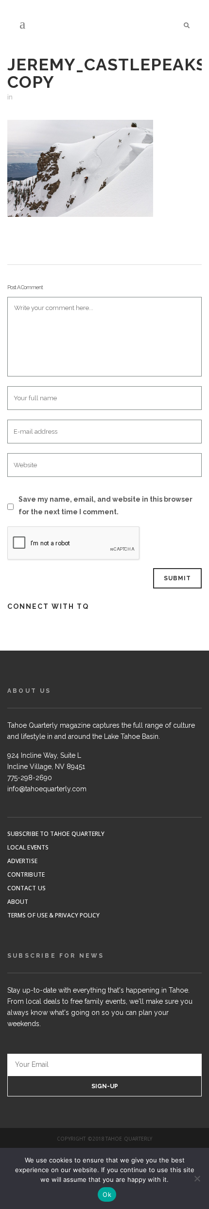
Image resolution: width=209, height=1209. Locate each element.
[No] (197, 1178)
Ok (107, 1194)
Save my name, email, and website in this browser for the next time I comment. (105, 505)
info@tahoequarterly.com (47, 789)
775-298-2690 (29, 778)
